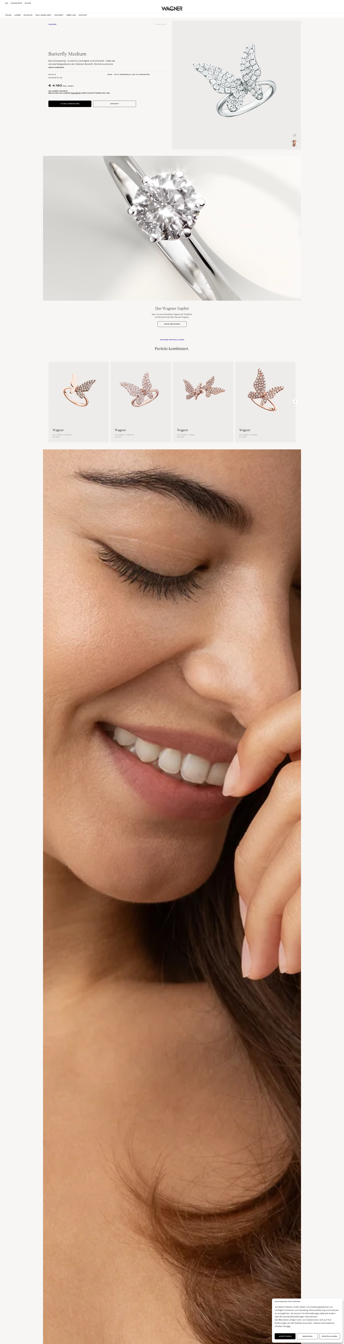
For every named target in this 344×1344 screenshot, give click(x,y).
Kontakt (114, 104)
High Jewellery (43, 15)
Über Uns (71, 15)
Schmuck (28, 15)
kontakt (83, 15)
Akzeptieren (285, 1336)
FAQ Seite (76, 93)
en (6, 3)
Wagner (58, 430)
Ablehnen (307, 1336)
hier (288, 1326)
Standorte (16, 3)
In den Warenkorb (69, 104)
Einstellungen (329, 1336)
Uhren (17, 15)
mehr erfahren (172, 324)
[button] (295, 401)
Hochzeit (59, 15)
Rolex (8, 15)
